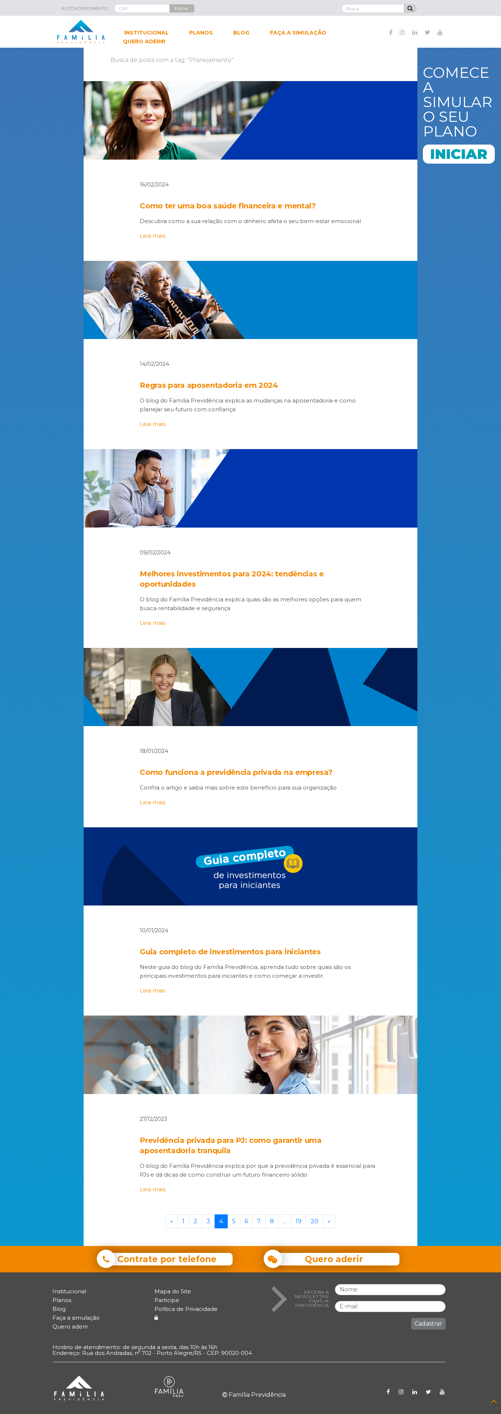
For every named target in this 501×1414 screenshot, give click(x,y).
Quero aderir (70, 1326)
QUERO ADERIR (144, 41)
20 (314, 1221)
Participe (166, 1300)
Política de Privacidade (185, 1308)
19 (298, 1221)
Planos (61, 1300)
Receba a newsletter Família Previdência (312, 1299)
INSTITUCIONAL (146, 32)
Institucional (69, 1291)
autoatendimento (84, 8)
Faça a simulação (76, 1317)
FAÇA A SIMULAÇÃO (298, 32)
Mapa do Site (172, 1291)
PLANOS (201, 32)
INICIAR (458, 154)
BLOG (241, 32)
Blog (59, 1308)
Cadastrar (428, 1323)
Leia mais (152, 236)
